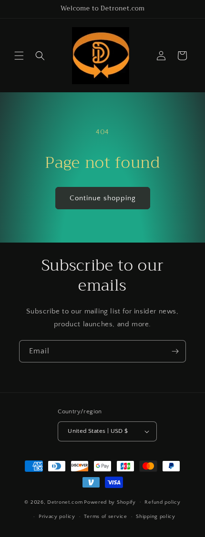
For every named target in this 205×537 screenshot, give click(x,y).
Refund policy (162, 502)
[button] (19, 55)
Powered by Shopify (110, 502)
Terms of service (105, 516)
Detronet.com (64, 502)
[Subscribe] (174, 351)
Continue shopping (103, 198)
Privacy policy (57, 516)
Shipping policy (155, 516)
